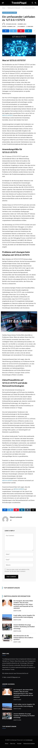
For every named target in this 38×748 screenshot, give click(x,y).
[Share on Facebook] (5, 30)
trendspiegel (28, 740)
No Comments (21, 26)
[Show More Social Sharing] (34, 30)
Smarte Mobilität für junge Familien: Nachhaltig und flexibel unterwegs (24, 626)
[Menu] (3, 2)
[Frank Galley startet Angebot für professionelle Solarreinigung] (7, 617)
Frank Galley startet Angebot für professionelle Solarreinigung (24, 616)
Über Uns (12, 743)
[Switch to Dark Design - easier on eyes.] (32, 3)
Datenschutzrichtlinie (29, 743)
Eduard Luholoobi (11, 24)
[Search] (35, 3)
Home (6, 743)
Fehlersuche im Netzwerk (9, 12)
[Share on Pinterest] (20, 30)
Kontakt (19, 743)
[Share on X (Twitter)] (13, 30)
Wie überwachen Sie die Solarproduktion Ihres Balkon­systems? (23, 637)
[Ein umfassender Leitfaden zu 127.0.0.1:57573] (19, 45)
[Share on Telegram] (28, 30)
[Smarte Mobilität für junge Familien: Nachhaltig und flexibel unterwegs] (7, 627)
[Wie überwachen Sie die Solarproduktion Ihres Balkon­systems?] (7, 638)
